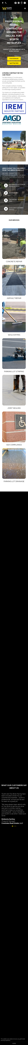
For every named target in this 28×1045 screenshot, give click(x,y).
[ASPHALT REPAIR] (14, 280)
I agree (14, 1043)
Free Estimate (14, 58)
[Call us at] (5, 3)
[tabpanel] (14, 809)
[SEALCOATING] (14, 317)
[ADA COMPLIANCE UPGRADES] (14, 426)
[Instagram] (19, 3)
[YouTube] (22, 3)
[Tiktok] (25, 3)
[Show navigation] (25, 8)
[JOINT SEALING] (14, 390)
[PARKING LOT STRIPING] (14, 353)
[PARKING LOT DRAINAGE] (14, 463)
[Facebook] (16, 3)
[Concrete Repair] (14, 243)
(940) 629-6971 (14, 63)
